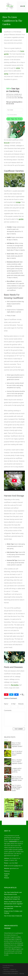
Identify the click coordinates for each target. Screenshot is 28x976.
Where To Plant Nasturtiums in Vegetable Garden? (17, 744)
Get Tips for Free (14, 119)
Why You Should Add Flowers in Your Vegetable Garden (17, 778)
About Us (5, 969)
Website (21, 704)
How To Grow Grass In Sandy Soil (13, 916)
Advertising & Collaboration (10, 971)
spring (6, 74)
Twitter (6, 876)
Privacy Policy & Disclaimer (10, 973)
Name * (6, 704)
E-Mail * (13, 704)
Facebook (6, 874)
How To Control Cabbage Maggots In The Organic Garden (17, 788)
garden (21, 219)
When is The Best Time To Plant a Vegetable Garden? (17, 761)
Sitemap (22, 973)
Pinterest (6, 878)
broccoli (6, 143)
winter (18, 68)
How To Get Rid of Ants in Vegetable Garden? (17, 753)
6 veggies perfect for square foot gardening (16, 770)
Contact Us (13, 969)
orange (18, 202)
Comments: (7, 710)
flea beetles (15, 685)
